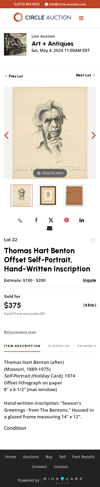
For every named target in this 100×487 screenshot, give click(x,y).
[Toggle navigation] (81, 18)
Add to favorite (93, 240)
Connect (39, 466)
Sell (62, 456)
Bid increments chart (20, 332)
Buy (49, 456)
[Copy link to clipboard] (20, 220)
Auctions (31, 456)
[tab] (22, 348)
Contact (61, 466)
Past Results (83, 456)
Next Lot (84, 75)
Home (10, 456)
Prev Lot (15, 76)
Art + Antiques (52, 43)
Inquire (89, 280)
